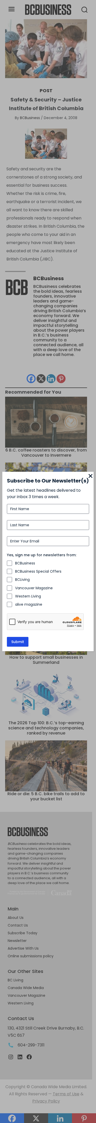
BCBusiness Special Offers (38, 571)
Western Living (28, 596)
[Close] (91, 476)
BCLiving (22, 579)
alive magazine (28, 604)
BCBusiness (25, 563)
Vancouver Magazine (34, 588)
